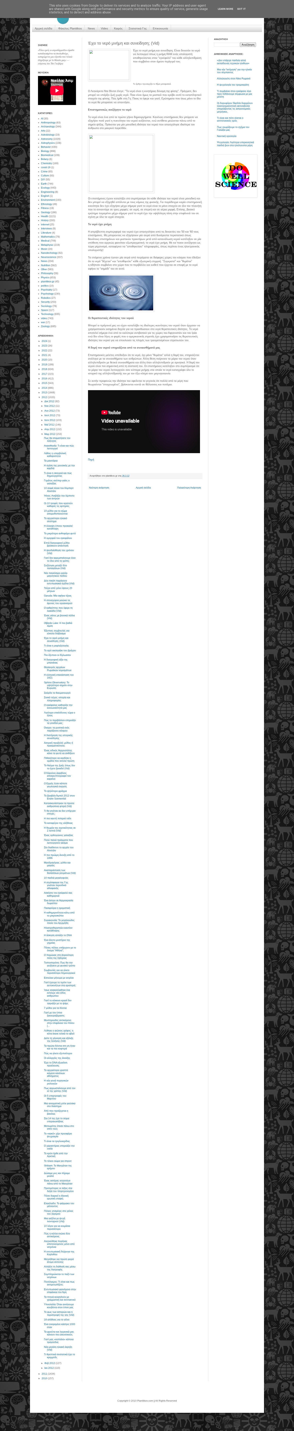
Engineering (47, 192)
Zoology (45, 326)
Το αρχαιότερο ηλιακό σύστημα (55, 520)
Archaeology (48, 126)
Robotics (46, 298)
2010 (45, 1378)
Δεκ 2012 (49, 401)
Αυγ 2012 (49, 410)
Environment (48, 200)
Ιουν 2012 (50, 420)
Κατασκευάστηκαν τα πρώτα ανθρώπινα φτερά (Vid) (59, 804)
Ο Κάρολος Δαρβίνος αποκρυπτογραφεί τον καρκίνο (57, 776)
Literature (46, 232)
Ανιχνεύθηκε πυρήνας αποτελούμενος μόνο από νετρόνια (59, 1244)
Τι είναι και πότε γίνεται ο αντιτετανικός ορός (230, 119)
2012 (45, 397)
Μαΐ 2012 (49, 424)
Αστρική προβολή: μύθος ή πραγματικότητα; (58, 744)
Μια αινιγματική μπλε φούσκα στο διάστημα (59, 1105)
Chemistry (46, 163)
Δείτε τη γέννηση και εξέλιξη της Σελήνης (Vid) (58, 1039)
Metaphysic (47, 245)
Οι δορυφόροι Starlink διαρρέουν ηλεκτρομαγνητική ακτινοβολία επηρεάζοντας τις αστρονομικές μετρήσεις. (235, 107)
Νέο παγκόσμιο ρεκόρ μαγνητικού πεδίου (55, 574)
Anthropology (48, 122)
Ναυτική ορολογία (226, 136)
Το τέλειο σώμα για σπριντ (58, 1161)
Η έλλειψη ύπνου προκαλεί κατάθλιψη (58, 527)
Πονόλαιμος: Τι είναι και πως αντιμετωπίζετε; (59, 1283)
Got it (241, 9)
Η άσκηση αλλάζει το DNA (58, 935)
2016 (45, 378)
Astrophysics (48, 143)
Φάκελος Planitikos (70, 28)
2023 (45, 345)
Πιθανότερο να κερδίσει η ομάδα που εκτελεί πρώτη (59, 759)
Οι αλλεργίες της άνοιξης (57, 1058)
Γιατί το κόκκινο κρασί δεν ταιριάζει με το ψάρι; (57, 1002)
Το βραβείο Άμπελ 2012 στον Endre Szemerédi (59, 797)
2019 (45, 364)
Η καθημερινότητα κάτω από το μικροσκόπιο (59, 914)
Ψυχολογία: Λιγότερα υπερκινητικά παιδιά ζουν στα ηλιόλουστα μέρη (235, 144)
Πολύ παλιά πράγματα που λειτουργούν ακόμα (58, 841)
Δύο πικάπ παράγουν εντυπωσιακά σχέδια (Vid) (59, 582)
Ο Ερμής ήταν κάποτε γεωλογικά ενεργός (55, 785)
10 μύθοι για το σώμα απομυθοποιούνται (56, 512)
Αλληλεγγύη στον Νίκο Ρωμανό (233, 78)
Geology (45, 212)
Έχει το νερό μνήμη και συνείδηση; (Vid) (56, 639)
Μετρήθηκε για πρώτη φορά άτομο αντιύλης (59, 1260)
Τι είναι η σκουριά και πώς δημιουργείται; (58, 474)
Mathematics (48, 236)
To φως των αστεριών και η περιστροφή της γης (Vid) (59, 1313)
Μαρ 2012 (50, 434)
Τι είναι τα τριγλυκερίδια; (57, 1141)
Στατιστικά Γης (138, 28)
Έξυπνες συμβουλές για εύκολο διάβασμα (56, 632)
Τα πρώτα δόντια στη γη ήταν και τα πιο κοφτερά (59, 1047)
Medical (45, 240)
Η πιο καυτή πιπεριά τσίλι (57, 818)
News (91, 28)
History (45, 220)
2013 (45, 392)
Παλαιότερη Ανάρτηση (189, 487)
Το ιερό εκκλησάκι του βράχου (60, 650)
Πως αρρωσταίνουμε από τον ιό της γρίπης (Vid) (59, 1089)
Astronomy (47, 139)
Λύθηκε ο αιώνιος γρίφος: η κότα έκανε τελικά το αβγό (59, 1032)
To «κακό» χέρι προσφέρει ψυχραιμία (58, 1135)
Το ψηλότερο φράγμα (55, 791)
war (43, 322)
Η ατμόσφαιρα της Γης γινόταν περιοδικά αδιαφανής (56, 885)
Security (45, 302)
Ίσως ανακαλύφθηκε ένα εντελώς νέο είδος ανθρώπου (57, 993)
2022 (45, 350)
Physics (45, 277)
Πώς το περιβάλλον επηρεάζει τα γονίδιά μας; (60, 721)
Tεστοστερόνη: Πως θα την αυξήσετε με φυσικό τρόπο (59, 964)
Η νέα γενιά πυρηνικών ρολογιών (56, 1082)
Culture (45, 175)
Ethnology (46, 204)
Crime (44, 171)
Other (44, 269)
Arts (43, 130)
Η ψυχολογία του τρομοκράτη (233, 84)
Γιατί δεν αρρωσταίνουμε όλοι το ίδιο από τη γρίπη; (60, 559)
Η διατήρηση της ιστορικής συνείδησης (58, 736)
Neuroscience (48, 257)
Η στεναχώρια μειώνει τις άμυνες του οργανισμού (58, 602)
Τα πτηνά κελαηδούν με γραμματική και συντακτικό (60, 1298)
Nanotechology (49, 253)
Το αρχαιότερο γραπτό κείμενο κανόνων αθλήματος (56, 1073)
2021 (45, 355)
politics (45, 285)
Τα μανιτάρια (51, 460)
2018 (45, 369)
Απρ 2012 (50, 429)
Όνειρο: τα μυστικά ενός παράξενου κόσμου (56, 729)
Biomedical (47, 155)
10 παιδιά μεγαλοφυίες (56, 877)
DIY (43, 179)
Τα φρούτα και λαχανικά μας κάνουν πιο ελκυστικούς (59, 1333)
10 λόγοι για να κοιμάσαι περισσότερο (57, 1227)
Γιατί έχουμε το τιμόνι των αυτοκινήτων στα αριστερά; (60, 984)
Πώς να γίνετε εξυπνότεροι (58, 1053)
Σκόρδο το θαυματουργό (57, 693)
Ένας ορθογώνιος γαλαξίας (58, 835)
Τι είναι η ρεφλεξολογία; (56, 645)
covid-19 (45, 167)
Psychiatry (46, 289)
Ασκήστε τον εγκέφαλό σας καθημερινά (58, 894)
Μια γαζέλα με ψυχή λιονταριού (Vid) (54, 1220)
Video (104, 28)
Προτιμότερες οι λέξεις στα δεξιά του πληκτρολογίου (59, 1189)
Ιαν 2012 (49, 1368)
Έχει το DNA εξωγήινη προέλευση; (55, 1064)
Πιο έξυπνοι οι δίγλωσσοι (57, 655)
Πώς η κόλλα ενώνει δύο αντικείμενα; (57, 1235)
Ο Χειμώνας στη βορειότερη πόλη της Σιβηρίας (59, 956)
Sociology (46, 306)
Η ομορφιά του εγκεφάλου (58, 538)
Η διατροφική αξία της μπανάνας (56, 661)
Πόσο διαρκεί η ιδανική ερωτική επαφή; (56, 1197)
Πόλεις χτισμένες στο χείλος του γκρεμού (58, 1212)
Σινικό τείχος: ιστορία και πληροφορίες (57, 699)
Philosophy (47, 273)
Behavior (46, 147)
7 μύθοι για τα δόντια (55, 1008)
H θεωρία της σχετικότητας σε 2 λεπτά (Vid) (60, 829)
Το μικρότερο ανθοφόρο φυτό (60, 533)
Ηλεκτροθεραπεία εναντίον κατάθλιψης (58, 929)
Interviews (46, 228)
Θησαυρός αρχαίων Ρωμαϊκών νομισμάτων (57, 669)
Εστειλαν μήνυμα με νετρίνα (59, 977)
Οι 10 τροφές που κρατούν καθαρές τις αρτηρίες (58, 505)
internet (45, 224)
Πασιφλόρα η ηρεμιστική (57, 908)
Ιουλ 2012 (50, 415)
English (45, 196)
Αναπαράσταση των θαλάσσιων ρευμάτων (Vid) (60, 871)
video (44, 318)
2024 (45, 341)
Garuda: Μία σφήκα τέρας (58, 595)
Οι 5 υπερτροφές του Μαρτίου (55, 1097)
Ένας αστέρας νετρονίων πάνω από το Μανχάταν (58, 1182)
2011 (45, 1373)
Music (44, 249)
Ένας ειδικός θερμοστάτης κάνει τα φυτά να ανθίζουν (59, 752)
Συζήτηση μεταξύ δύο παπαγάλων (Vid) (55, 567)
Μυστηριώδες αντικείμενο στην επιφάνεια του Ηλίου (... (59, 1023)
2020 (45, 359)
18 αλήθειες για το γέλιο (56, 1319)
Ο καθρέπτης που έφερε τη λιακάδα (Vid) (58, 609)
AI (42, 118)
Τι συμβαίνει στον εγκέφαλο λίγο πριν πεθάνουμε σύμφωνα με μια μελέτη (234, 94)
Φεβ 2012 (50, 1363)
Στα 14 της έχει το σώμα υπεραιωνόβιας (56, 1120)
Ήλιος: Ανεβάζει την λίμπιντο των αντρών (59, 497)
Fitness (45, 208)
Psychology (47, 293)
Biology (45, 151)
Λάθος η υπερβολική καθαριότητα (55, 455)
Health (44, 216)
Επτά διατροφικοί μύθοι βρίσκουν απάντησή (57, 544)
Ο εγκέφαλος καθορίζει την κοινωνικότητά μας (58, 706)
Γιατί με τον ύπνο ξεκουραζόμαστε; (54, 1014)
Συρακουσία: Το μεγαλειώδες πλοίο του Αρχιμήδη (59, 921)
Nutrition (45, 265)
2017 (45, 374)
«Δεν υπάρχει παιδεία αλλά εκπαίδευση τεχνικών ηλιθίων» (233, 62)
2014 (45, 388)
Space (44, 310)
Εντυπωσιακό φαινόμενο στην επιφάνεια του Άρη (60, 1291)
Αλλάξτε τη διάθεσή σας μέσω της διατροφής (59, 1268)
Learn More (225, 9)
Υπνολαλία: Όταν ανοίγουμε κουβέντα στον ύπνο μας (59, 1306)
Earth (44, 183)
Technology (47, 314)
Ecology (45, 187)
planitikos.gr (47, 281)
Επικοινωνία (160, 28)
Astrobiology (48, 134)
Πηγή (91, 459)
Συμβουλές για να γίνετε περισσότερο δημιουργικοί (59, 971)
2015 (45, 383)
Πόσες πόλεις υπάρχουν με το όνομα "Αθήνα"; (60, 949)
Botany (45, 159)
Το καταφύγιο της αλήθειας (58, 823)
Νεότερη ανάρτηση (99, 487)
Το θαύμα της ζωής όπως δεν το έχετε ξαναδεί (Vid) (59, 767)
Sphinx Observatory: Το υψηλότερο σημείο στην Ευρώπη (58, 685)
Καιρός (118, 28)
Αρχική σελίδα (43, 28)
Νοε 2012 (49, 406)
